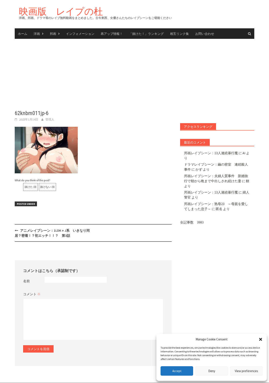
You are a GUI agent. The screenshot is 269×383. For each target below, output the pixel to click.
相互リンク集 (179, 33)
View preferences (246, 371)
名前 (26, 281)
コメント (32, 294)
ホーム (22, 33)
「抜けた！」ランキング (146, 33)
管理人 (49, 119)
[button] (260, 339)
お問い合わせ (204, 33)
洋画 (37, 33)
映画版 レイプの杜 (61, 11)
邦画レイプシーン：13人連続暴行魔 (211, 153)
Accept (177, 371)
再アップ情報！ (112, 33)
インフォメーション (80, 33)
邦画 (53, 33)
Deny (211, 371)
